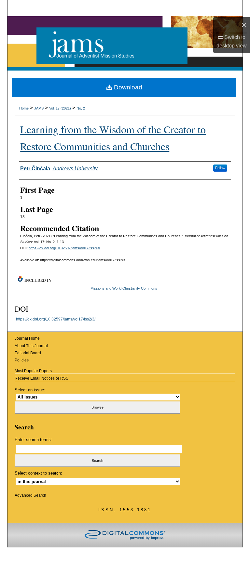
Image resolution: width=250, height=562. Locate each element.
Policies (22, 360)
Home (24, 108)
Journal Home (27, 338)
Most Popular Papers (33, 371)
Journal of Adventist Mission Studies (125, 43)
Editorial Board (28, 353)
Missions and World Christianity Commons (123, 288)
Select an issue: (30, 389)
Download (127, 87)
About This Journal (31, 346)
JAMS (39, 108)
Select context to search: (38, 473)
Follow (220, 168)
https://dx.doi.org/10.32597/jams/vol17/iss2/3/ (64, 248)
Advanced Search (30, 495)
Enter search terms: (33, 439)
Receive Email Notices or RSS (41, 378)
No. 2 (80, 108)
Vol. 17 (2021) (60, 108)
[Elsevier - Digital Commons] (125, 535)
